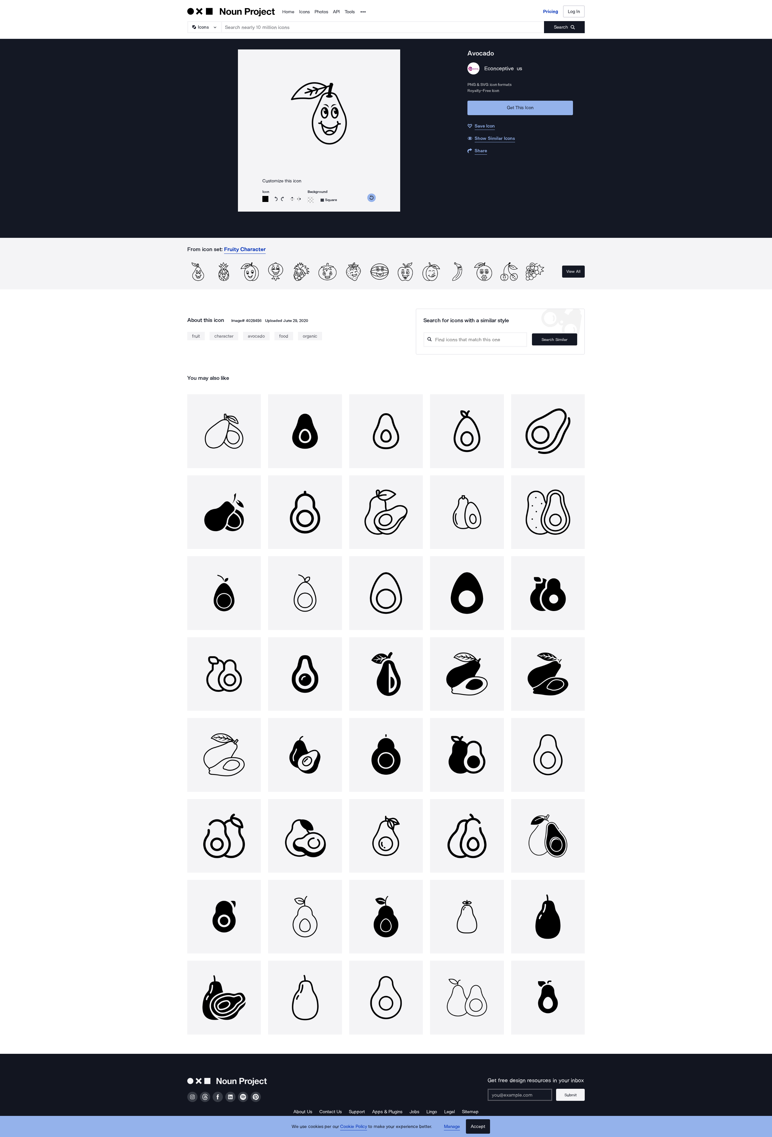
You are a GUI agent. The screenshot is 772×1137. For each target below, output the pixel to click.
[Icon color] (265, 199)
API (336, 11)
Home (288, 11)
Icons (304, 11)
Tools (350, 11)
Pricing (550, 11)
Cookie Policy (353, 1126)
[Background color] (310, 200)
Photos (321, 11)
